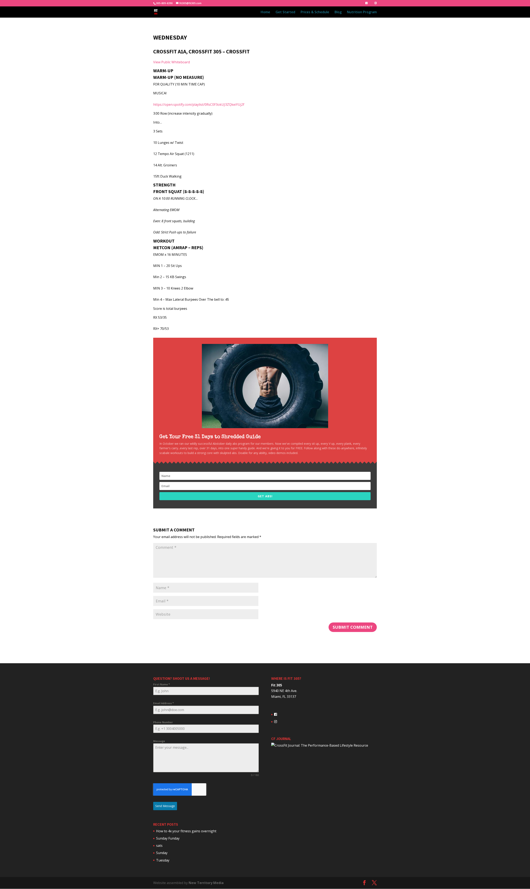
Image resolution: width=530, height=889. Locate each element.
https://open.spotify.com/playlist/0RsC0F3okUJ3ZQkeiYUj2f (198, 104)
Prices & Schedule (315, 12)
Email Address (163, 703)
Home (265, 12)
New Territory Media (206, 883)
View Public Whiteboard (171, 62)
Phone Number (163, 722)
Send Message (165, 806)
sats (159, 845)
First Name (161, 684)
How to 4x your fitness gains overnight (186, 831)
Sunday (161, 853)
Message (159, 741)
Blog (338, 12)
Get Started (285, 12)
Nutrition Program (362, 12)
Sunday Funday (167, 838)
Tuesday (162, 860)
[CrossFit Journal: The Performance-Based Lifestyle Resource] (319, 745)
